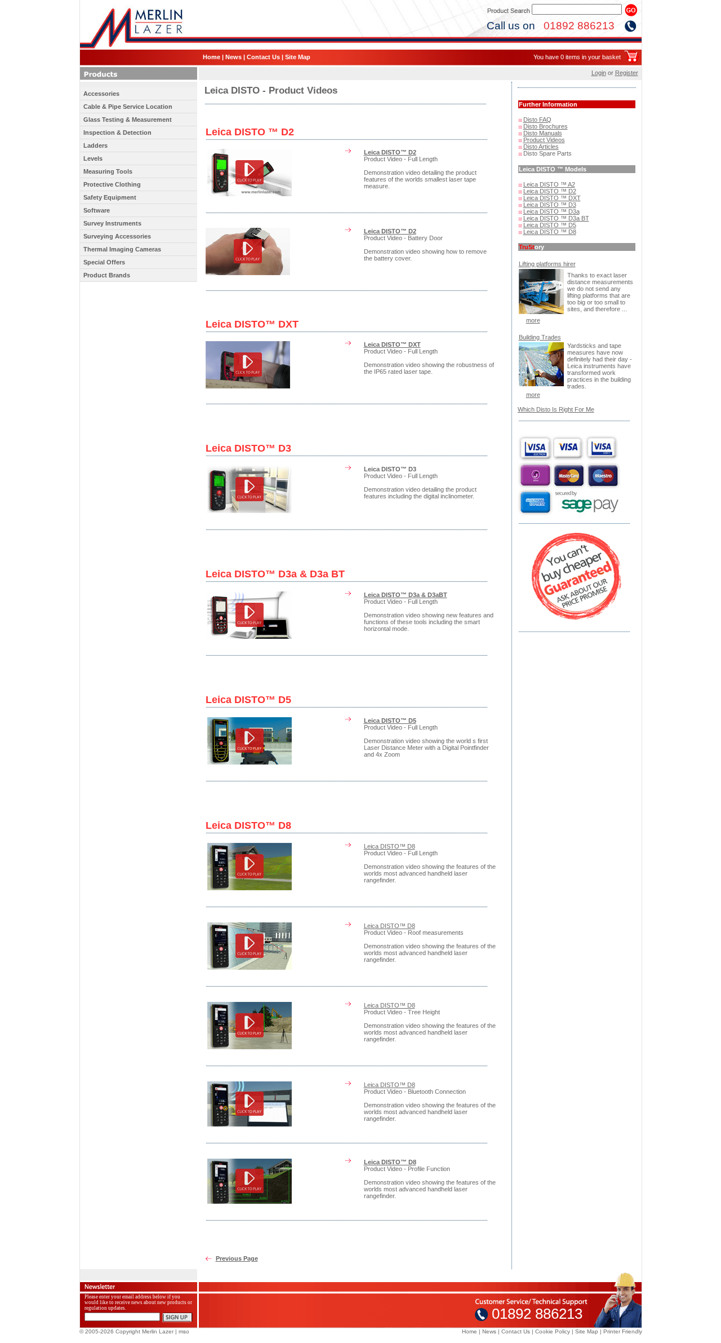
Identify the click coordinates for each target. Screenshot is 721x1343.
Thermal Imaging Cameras (122, 249)
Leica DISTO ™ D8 (549, 231)
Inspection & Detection (117, 132)
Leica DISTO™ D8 (389, 846)
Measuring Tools (107, 171)
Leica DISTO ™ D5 (549, 225)
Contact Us (263, 57)
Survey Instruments (112, 223)
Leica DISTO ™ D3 (549, 204)
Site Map (297, 57)
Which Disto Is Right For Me (556, 409)
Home (211, 57)
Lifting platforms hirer (547, 263)
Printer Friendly (622, 1331)
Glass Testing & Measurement (127, 119)
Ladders (95, 145)
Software (96, 210)
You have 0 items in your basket (577, 57)
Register (626, 72)
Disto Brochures (545, 126)
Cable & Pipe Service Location (127, 106)
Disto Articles (541, 146)
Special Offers (104, 262)
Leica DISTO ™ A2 (549, 184)
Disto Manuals (542, 133)
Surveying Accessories (117, 236)
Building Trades (540, 337)
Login (598, 72)
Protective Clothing (112, 184)
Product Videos (544, 139)
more (533, 320)
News (233, 57)
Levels (93, 158)
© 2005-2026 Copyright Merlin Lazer (126, 1331)
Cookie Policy (552, 1331)
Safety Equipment (109, 197)
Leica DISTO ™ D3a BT (556, 218)
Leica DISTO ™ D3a (551, 211)
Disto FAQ (537, 119)
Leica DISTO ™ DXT (552, 198)
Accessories (101, 93)
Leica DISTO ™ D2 (549, 191)
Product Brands (106, 275)
